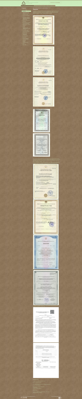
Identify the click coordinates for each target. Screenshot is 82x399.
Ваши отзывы (24, 44)
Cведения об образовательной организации (27, 5)
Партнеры (42, 5)
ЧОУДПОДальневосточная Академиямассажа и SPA (32, 2)
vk (21, 397)
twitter (25, 397)
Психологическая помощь (26, 31)
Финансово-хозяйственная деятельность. (26, 21)
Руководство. (24, 40)
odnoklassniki (23, 397)
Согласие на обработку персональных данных (26, 38)
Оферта (24, 43)
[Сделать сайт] (59, 398)
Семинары (38, 5)
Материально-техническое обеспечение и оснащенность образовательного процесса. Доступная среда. (26, 18)
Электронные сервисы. (26, 30)
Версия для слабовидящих (55, 2)
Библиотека (53, 5)
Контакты (49, 5)
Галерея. (24, 26)
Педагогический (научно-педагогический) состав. (26, 12)
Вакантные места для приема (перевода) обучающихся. (26, 23)
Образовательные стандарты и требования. (26, 25)
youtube (26, 397)
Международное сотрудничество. (25, 34)
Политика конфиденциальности (55, 396)
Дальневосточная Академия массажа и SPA (30, 396)
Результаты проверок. (25, 14)
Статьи (46, 5)
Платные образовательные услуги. (26, 16)
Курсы (36, 5)
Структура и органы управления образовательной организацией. (26, 28)
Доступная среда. (25, 32)
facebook (22, 397)
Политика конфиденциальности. (25, 42)
